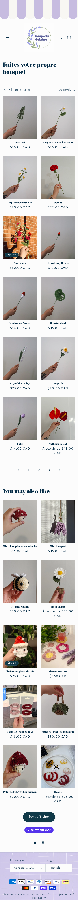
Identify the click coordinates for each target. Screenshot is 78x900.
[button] (7, 37)
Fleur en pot (58, 606)
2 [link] (39, 470)
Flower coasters (57, 671)
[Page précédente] (18, 470)
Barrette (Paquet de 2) (20, 731)
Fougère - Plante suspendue (58, 731)
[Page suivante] (59, 470)
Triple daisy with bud (20, 202)
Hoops (58, 792)
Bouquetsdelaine (24, 894)
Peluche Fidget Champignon (20, 792)
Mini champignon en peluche (20, 546)
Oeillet (58, 202)
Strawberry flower (58, 263)
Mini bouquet (58, 546)
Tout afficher (39, 817)
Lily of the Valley (20, 383)
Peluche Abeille (20, 606)
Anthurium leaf (58, 444)
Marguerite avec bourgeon (57, 142)
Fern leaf (20, 142)
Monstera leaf (58, 323)
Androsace (20, 263)
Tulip (20, 444)
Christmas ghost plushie (20, 671)
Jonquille (58, 383)
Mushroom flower (19, 323)
